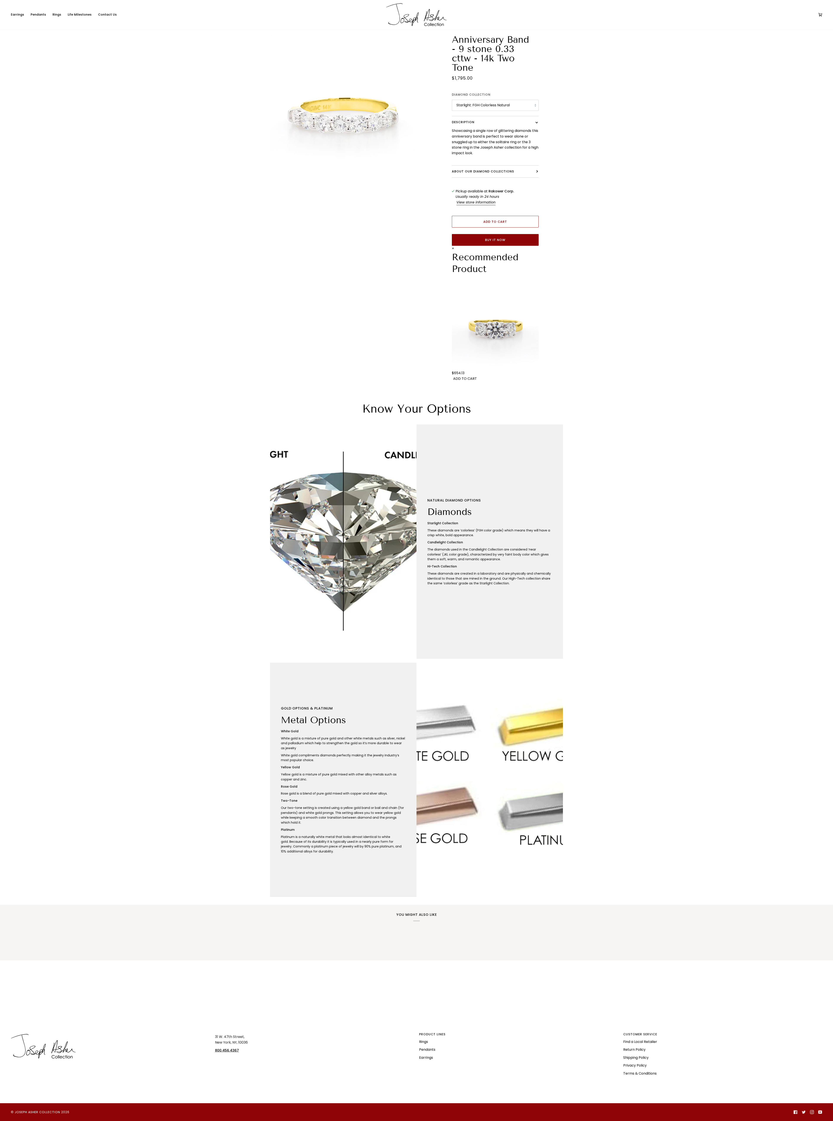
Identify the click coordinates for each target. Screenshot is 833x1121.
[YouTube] (820, 1112)
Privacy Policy (635, 1065)
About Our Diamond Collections (483, 171)
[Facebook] (795, 1112)
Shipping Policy (636, 1057)
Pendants (427, 1049)
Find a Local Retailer (640, 1041)
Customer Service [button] (640, 1034)
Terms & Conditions (640, 1073)
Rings (423, 1041)
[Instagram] (812, 1112)
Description (463, 122)
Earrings (426, 1057)
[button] (19, 15)
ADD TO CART (465, 378)
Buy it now (495, 240)
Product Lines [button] (432, 1034)
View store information (475, 202)
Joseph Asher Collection (37, 1112)
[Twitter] (804, 1112)
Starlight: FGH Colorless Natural (483, 105)
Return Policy (634, 1049)
